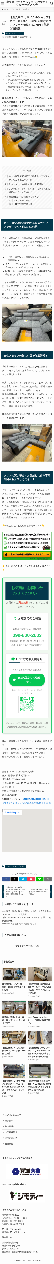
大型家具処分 (11, 1132)
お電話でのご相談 (22, 200)
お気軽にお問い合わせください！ (25, 197)
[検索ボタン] (51, 3)
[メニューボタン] (2, 3)
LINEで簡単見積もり (23, 204)
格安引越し (10, 1126)
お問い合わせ (11, 1138)
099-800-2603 (27, 635)
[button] (6, 879)
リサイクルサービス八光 (14, 33)
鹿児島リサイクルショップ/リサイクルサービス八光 (27, 3)
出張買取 (9, 1121)
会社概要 (9, 1144)
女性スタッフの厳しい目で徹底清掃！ (27, 184)
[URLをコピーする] (48, 879)
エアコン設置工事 (13, 1115)
